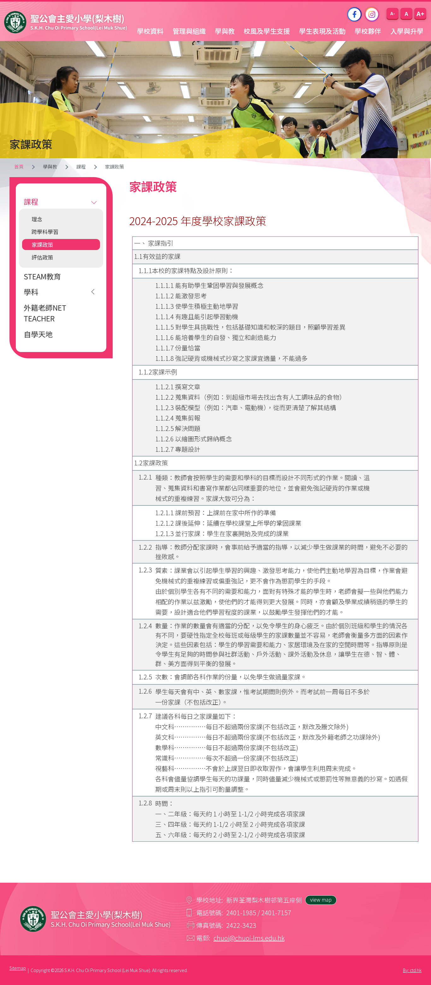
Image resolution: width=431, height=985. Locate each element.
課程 (31, 201)
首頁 (19, 166)
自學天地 (38, 334)
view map (321, 899)
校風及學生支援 (267, 31)
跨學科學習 (45, 232)
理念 (37, 219)
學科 (31, 291)
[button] (393, 13)
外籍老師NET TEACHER (45, 313)
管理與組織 (189, 31)
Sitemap (17, 968)
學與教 (225, 31)
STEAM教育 (42, 276)
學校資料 (150, 31)
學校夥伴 (368, 31)
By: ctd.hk (412, 970)
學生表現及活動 (322, 31)
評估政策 (42, 257)
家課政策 (42, 244)
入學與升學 (406, 31)
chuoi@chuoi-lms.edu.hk (249, 937)
